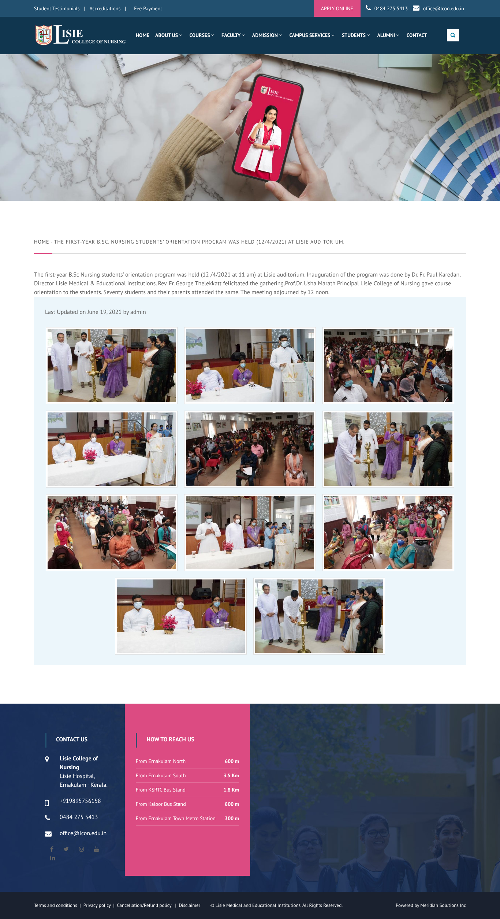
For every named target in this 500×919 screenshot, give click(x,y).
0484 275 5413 (391, 8)
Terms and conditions (55, 905)
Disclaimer (194, 905)
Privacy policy (98, 905)
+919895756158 (80, 801)
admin (138, 312)
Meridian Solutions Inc (443, 905)
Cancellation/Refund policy (144, 905)
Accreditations (105, 8)
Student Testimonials (57, 8)
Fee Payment (148, 8)
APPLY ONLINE (337, 8)
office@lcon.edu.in (443, 8)
